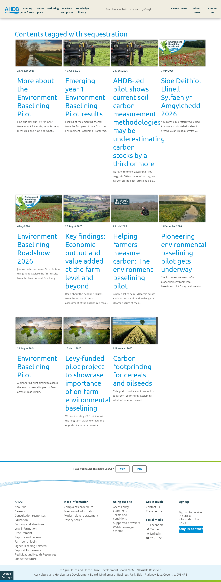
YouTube (156, 538)
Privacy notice (73, 520)
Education (21, 520)
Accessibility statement (121, 508)
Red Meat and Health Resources (35, 554)
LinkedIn (155, 533)
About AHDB (197, 10)
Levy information (26, 528)
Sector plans (40, 10)
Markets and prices (67, 10)
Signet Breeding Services (31, 546)
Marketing (52, 8)
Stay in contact (191, 528)
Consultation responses (30, 515)
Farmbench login (26, 541)
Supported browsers (126, 523)
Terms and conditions (120, 516)
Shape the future (26, 559)
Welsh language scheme (123, 529)
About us (20, 507)
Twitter (154, 529)
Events (175, 8)
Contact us (212, 10)
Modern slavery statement (81, 515)
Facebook (156, 525)
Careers (20, 511)
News (184, 8)
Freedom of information (79, 511)
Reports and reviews (28, 537)
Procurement (23, 533)
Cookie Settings (7, 575)
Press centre (154, 511)
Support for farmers (28, 550)
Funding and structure (29, 524)
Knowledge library (82, 10)
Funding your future (27, 10)
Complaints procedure (78, 507)
